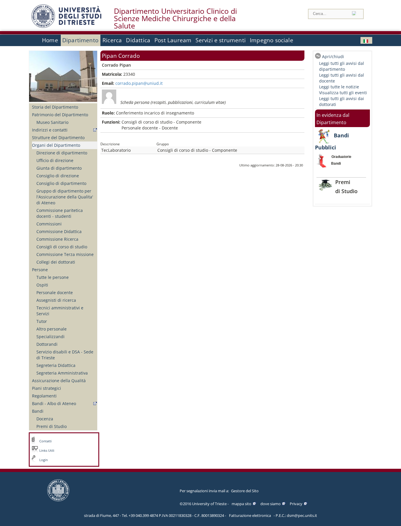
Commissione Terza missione (65, 254)
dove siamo (270, 503)
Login (43, 460)
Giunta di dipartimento (59, 168)
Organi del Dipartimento (56, 145)
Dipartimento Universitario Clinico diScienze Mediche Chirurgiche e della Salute (175, 18)
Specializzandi (50, 336)
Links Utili (46, 451)
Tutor (41, 321)
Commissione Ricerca (57, 239)
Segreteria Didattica (55, 365)
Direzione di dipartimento (61, 153)
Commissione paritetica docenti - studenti (59, 213)
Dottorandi (47, 344)
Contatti (45, 441)
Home (50, 40)
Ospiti (42, 285)
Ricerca (112, 40)
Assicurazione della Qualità (59, 380)
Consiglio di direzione (57, 175)
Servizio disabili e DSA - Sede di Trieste (64, 354)
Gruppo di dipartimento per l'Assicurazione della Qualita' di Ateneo (64, 196)
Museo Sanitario (52, 122)
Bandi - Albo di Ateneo (54, 403)
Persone (40, 269)
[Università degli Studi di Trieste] (66, 26)
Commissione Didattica (59, 231)
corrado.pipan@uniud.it (139, 83)
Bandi (37, 411)
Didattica (138, 40)
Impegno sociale (271, 40)
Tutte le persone (52, 277)
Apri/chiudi (333, 56)
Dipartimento (80, 40)
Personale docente (54, 292)
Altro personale (51, 329)
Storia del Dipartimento (55, 107)
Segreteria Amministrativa (62, 373)
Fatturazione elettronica (250, 515)
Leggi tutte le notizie (339, 87)
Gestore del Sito (245, 490)
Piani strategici (46, 388)
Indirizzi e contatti (50, 130)
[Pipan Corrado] (366, 40)
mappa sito (241, 503)
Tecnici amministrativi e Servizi (59, 310)
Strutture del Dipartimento (58, 137)
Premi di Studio (51, 426)
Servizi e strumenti (221, 40)
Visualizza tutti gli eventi (343, 92)
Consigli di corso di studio (61, 246)
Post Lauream (172, 40)
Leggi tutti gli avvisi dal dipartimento (341, 66)
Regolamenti (44, 396)
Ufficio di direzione (54, 160)
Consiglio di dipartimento (61, 183)
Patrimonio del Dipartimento (60, 114)
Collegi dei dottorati (55, 262)
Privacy (296, 503)
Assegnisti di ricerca (56, 300)
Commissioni (49, 224)
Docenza (44, 419)
